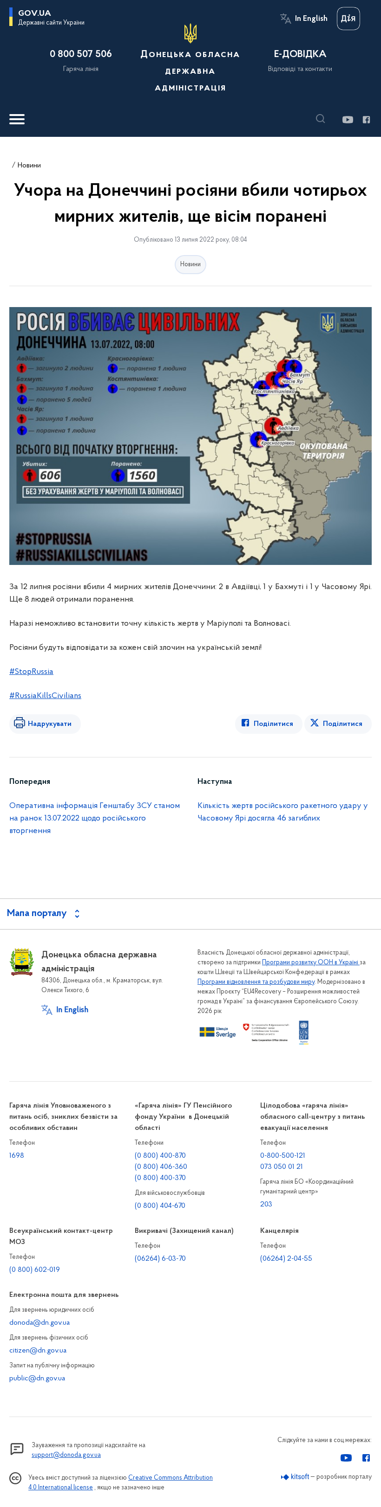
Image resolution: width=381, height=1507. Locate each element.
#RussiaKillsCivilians (45, 696)
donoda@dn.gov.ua (39, 1323)
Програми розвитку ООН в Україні (311, 962)
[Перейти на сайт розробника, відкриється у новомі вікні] (295, 1477)
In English (311, 19)
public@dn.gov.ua (37, 1378)
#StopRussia (31, 672)
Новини (29, 165)
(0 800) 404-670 (160, 1206)
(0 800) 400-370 (160, 1178)
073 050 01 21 (281, 1167)
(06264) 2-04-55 (286, 1259)
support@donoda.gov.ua (66, 1455)
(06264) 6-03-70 (160, 1259)
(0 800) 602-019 (34, 1270)
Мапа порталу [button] (37, 914)
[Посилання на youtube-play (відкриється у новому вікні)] (347, 119)
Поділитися (273, 724)
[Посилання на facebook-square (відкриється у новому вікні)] (366, 119)
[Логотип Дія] (348, 18)
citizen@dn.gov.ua (37, 1350)
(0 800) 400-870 (160, 1156)
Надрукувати (50, 724)
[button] (323, 118)
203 (266, 1204)
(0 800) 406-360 (161, 1167)
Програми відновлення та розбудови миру (256, 982)
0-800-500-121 (282, 1156)
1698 (16, 1156)
